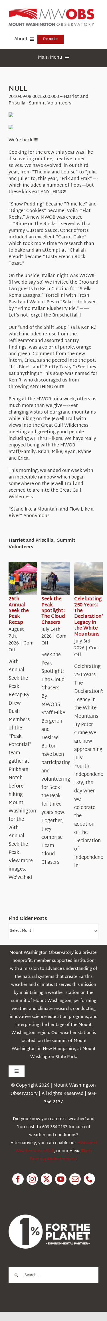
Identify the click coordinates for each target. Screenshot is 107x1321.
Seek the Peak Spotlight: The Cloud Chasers (53, 611)
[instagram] (32, 1179)
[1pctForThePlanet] (49, 1217)
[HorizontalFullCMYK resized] (51, 11)
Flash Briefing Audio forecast (61, 1155)
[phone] (89, 1179)
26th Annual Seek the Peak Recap (19, 611)
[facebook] (18, 1179)
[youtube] (60, 1179)
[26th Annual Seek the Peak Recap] (29, 578)
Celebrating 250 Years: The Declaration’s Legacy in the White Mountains (90, 616)
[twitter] (46, 1179)
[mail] (75, 1179)
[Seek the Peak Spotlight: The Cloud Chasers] (61, 578)
